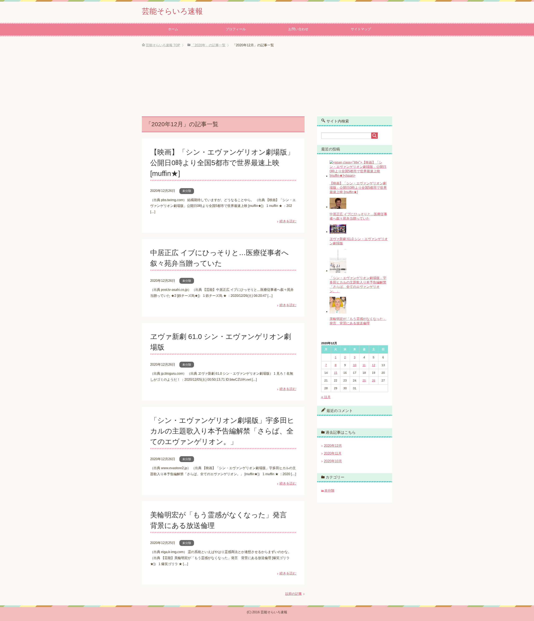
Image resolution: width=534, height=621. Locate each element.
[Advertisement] (267, 85)
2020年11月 (332, 453)
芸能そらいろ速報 (172, 11)
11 (364, 365)
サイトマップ (361, 29)
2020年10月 (333, 461)
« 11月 (326, 397)
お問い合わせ (298, 29)
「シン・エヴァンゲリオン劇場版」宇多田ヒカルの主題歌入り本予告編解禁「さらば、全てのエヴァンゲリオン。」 (222, 431)
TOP (163, 45)
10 (354, 365)
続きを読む (288, 221)
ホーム (173, 29)
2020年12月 (333, 445)
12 (373, 365)
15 (335, 372)
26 (373, 380)
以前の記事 (293, 594)
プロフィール (236, 29)
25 (364, 380)
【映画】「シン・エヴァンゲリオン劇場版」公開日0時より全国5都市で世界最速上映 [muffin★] (222, 162)
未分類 (186, 191)
